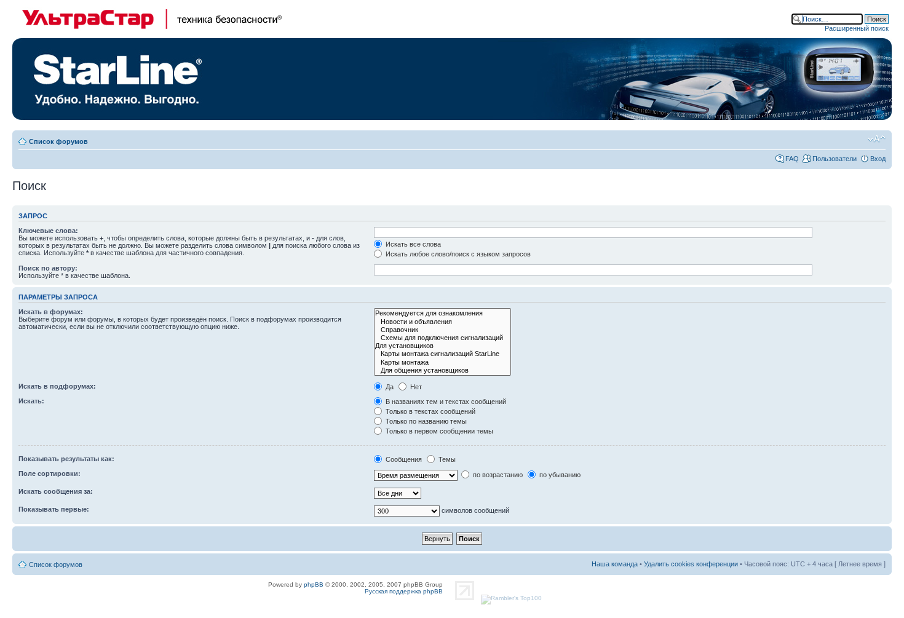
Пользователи (834, 158)
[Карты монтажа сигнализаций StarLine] (442, 354)
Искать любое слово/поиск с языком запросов (457, 254)
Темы (446, 459)
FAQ (792, 158)
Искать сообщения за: (55, 491)
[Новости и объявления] (442, 322)
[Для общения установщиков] (442, 370)
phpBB (313, 584)
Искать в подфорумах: (57, 386)
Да (389, 386)
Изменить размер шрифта (877, 139)
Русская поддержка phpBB (404, 591)
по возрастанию (497, 474)
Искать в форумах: (50, 311)
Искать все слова (412, 244)
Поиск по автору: (47, 268)
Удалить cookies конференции (691, 564)
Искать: (31, 401)
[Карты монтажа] (442, 362)
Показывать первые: (53, 509)
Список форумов (58, 141)
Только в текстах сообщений (429, 411)
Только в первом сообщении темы (438, 431)
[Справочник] (442, 330)
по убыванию (559, 474)
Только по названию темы (425, 421)
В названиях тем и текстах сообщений (445, 401)
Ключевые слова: (48, 230)
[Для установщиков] (442, 346)
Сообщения (403, 459)
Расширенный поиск (857, 28)
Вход (878, 158)
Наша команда (615, 564)
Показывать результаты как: (66, 458)
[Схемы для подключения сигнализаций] (442, 338)
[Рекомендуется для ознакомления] (442, 313)
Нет (415, 386)
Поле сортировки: (49, 473)
